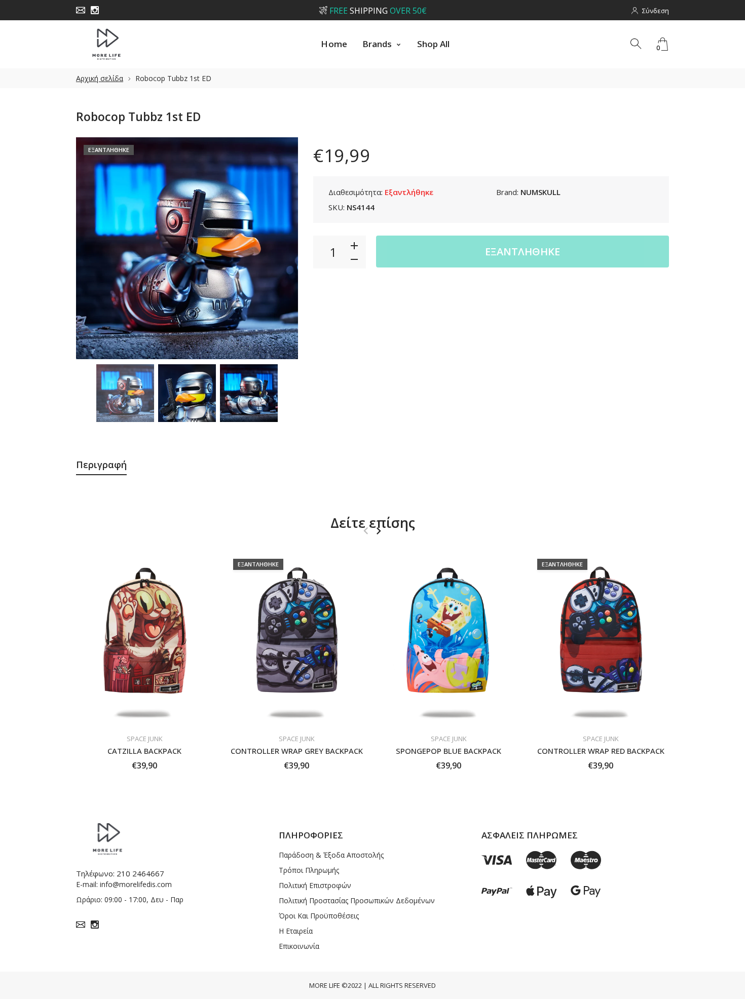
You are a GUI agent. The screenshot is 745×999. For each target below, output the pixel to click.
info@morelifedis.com (136, 884)
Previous (93, 248)
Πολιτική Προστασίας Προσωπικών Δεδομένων (357, 900)
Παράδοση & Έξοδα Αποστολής (331, 855)
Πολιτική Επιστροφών (315, 885)
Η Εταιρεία (296, 931)
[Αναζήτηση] (636, 44)
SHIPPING (377, 10)
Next (280, 248)
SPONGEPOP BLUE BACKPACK (448, 751)
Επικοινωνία (299, 946)
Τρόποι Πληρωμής (309, 870)
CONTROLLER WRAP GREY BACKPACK (297, 751)
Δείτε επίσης (372, 522)
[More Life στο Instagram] (95, 10)
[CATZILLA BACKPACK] (144, 639)
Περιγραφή (101, 464)
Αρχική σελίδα (99, 78)
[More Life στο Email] (80, 10)
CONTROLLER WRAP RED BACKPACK (600, 751)
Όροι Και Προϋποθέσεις (319, 915)
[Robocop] (125, 393)
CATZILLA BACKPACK (144, 751)
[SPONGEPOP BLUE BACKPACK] (448, 639)
